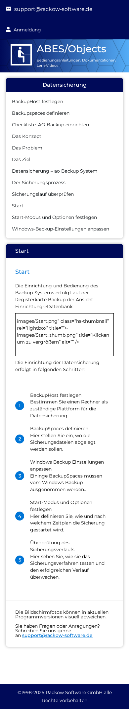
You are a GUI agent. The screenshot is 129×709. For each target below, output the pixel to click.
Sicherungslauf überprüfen (43, 194)
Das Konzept (26, 136)
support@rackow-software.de (53, 9)
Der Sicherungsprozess (38, 183)
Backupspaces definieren (40, 113)
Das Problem (27, 148)
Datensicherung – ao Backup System (55, 171)
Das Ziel (21, 159)
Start (17, 206)
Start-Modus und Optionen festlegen (54, 217)
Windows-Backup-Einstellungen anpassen (60, 229)
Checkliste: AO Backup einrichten (50, 125)
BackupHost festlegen (37, 101)
